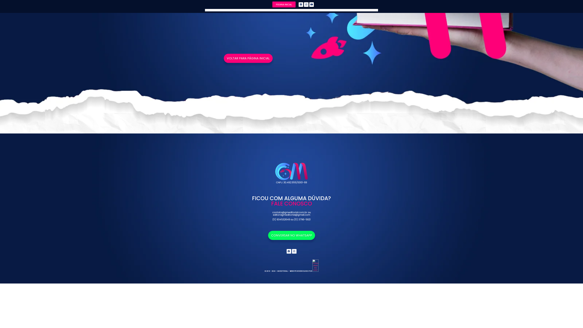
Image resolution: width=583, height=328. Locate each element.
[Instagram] (306, 4)
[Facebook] (301, 4)
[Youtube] (311, 4)
